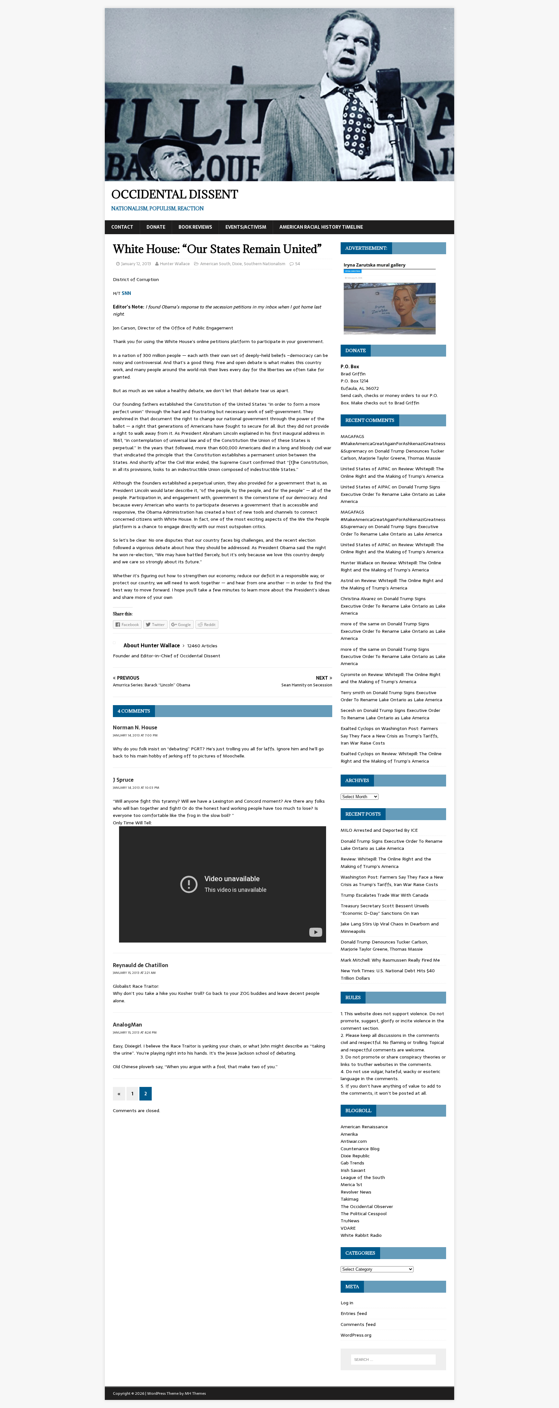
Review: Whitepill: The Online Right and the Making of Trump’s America (392, 472)
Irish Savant (353, 1170)
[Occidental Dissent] (279, 177)
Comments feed (358, 1324)
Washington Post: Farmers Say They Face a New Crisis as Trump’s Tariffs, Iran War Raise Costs (389, 735)
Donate (156, 227)
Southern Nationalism (264, 263)
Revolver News (356, 1191)
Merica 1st (351, 1184)
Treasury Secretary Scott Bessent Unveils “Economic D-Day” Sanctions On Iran (385, 909)
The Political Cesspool (364, 1213)
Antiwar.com (354, 1141)
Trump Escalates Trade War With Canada (384, 895)
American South (215, 263)
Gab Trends (352, 1162)
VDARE (348, 1228)
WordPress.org (356, 1335)
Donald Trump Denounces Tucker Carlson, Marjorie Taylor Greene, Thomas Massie (392, 454)
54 (297, 263)
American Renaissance (364, 1126)
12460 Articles (202, 645)
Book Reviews (195, 227)
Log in (347, 1302)
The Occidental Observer (367, 1206)
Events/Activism (245, 227)
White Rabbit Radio (361, 1235)
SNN (126, 293)
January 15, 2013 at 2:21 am (134, 972)
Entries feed (354, 1313)
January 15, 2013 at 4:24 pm (135, 1032)
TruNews (350, 1220)
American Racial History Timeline (321, 227)
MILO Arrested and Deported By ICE (379, 830)
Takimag (349, 1199)
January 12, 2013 (136, 263)
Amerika (349, 1134)
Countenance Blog (360, 1148)
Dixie (237, 263)
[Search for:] (393, 1359)
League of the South (363, 1177)
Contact (122, 227)
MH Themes (195, 1393)
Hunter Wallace (175, 263)
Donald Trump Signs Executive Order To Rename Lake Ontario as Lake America (393, 494)
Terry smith (353, 692)
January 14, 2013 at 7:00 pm (135, 735)
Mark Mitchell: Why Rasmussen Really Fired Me (390, 960)
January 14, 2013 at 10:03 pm (136, 787)
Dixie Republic (355, 1155)
